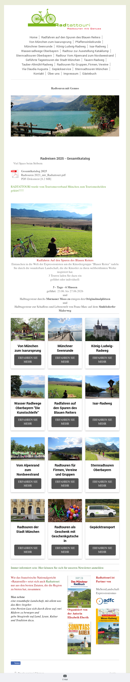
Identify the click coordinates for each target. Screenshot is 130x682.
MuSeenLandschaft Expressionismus (107, 591)
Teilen (17, 663)
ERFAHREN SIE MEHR (28, 360)
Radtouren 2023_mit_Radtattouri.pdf (43, 175)
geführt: (51, 291)
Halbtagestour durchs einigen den (65, 299)
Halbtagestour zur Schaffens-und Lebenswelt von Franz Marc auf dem (65, 308)
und (65, 295)
